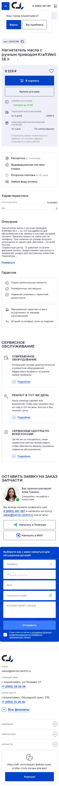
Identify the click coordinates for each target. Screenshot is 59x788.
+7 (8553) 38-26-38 (14, 686)
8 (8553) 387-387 (41, 6)
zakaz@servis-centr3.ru (18, 514)
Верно (14, 24)
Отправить (30, 625)
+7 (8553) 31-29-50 (13, 701)
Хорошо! (29, 776)
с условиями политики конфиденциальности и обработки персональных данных (30, 634)
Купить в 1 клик (29, 91)
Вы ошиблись (34, 24)
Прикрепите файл (17, 595)
